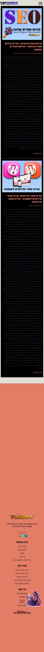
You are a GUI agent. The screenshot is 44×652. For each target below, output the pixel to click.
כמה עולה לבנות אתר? (22, 580)
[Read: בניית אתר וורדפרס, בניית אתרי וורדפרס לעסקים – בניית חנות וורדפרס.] (22, 176)
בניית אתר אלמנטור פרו (22, 560)
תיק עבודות (22, 550)
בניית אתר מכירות (22, 573)
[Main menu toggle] (40, 3)
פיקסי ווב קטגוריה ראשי (34, 53)
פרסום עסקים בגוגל (22, 583)
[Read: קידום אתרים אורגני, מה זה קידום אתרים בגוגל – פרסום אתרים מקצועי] (22, 24)
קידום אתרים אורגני (20, 53)
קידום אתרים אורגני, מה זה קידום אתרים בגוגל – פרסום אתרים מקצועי (23, 46)
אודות (22, 553)
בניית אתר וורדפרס (35, 206)
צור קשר (22, 556)
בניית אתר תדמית (22, 570)
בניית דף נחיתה (22, 577)
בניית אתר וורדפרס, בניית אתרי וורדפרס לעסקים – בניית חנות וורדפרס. (24, 199)
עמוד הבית (22, 546)
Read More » (37, 153)
